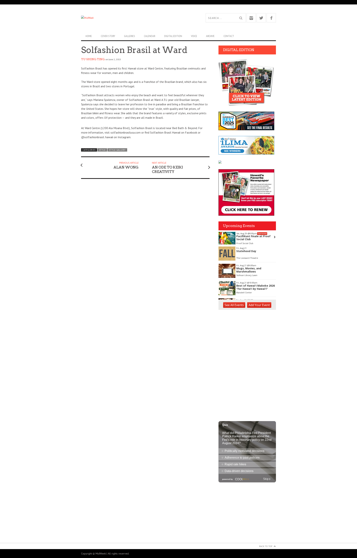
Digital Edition (173, 36)
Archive (210, 36)
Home (89, 36)
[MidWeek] (129, 18)
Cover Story (108, 36)
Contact (228, 36)
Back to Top (265, 546)
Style (102, 150)
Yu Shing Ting (93, 59)
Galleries (129, 36)
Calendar (149, 36)
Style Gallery (117, 150)
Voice (194, 36)
